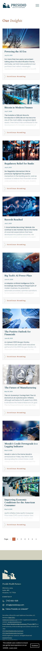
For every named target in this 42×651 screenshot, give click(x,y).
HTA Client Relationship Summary (12, 631)
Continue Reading (16, 76)
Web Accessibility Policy (9, 640)
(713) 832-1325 (12, 601)
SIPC (13, 617)
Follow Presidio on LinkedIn (17, 609)
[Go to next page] (36, 539)
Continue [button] (35, 645)
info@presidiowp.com (15, 605)
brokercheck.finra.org (14, 622)
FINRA (10, 617)
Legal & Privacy (7, 638)
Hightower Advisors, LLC (9, 620)
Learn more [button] (13, 648)
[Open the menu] (37, 5)
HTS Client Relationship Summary (12, 633)
